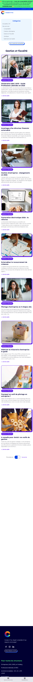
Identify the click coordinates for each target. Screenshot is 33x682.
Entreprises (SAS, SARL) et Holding (11, 664)
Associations (5, 676)
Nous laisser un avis (10, 650)
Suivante (24, 457)
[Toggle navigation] (30, 2)
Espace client (26, 9)
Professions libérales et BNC (9, 667)
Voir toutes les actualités (16, 43)
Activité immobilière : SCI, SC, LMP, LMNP (11, 672)
